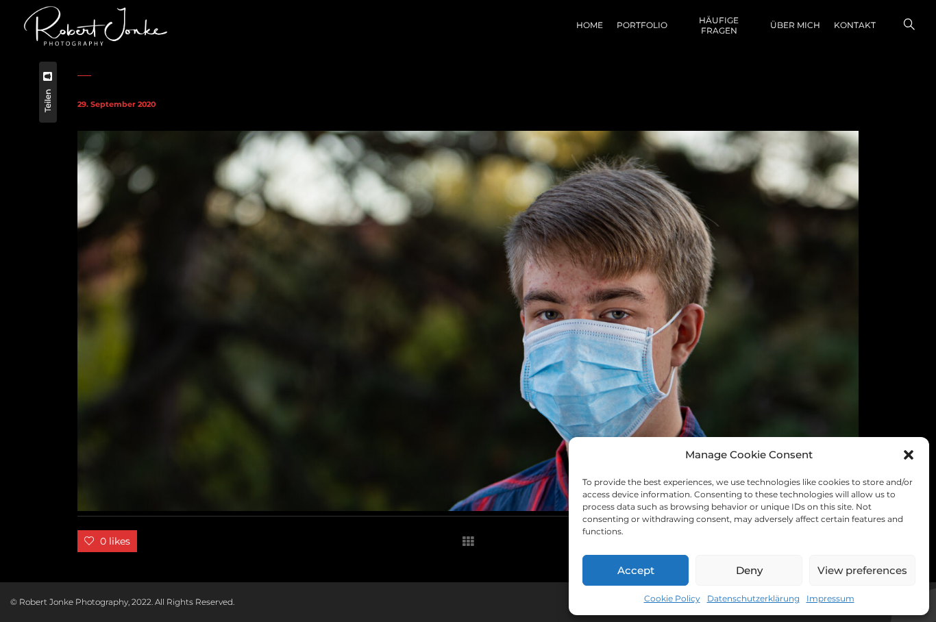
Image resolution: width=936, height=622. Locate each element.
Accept (635, 570)
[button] (908, 455)
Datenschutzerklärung (753, 598)
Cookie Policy (672, 598)
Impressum (830, 598)
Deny (749, 570)
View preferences (862, 570)
